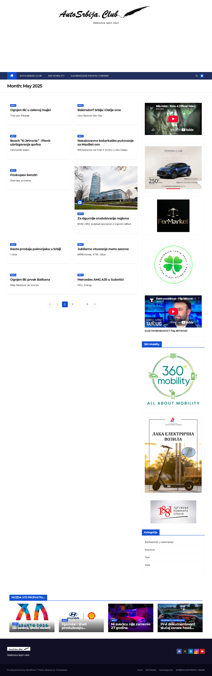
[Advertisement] (106, 50)
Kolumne (150, 549)
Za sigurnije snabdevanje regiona (103, 218)
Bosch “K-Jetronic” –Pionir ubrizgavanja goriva (30, 142)
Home (140, 670)
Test (147, 557)
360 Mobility (56, 76)
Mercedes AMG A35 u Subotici (100, 280)
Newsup (48, 670)
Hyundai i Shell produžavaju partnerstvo (74, 627)
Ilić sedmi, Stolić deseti (31, 628)
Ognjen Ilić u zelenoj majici (30, 110)
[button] (197, 75)
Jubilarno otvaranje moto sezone (103, 249)
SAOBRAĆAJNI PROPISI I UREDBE (90, 76)
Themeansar (61, 670)
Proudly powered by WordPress (21, 670)
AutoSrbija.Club (31, 76)
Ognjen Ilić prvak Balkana (30, 280)
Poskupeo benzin (23, 175)
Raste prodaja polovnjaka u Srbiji (35, 249)
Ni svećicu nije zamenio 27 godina (130, 626)
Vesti (13, 105)
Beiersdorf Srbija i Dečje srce (99, 110)
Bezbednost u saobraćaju (159, 542)
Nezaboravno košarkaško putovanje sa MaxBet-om (105, 142)
